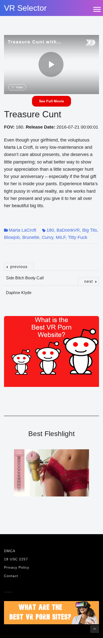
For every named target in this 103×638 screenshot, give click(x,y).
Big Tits (89, 230)
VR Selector (25, 8)
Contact (11, 576)
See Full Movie (51, 101)
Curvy (47, 237)
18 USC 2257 (16, 559)
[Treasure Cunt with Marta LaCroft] (51, 64)
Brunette (30, 237)
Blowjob (12, 237)
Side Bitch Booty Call (25, 275)
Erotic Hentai (8, 592)
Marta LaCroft (22, 230)
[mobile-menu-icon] (97, 9)
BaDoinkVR (68, 230)
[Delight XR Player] (84, 43)
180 (50, 230)
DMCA (9, 551)
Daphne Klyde (49, 290)
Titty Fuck (77, 237)
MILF (61, 237)
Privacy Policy (16, 567)
